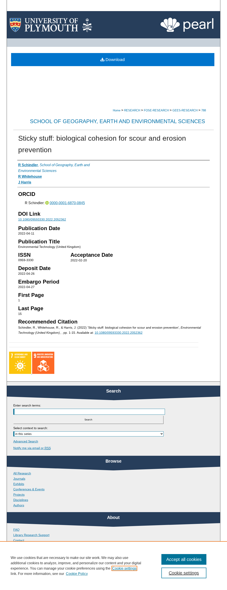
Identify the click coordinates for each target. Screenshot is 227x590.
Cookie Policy (77, 574)
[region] (113, 565)
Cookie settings (124, 568)
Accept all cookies (184, 559)
